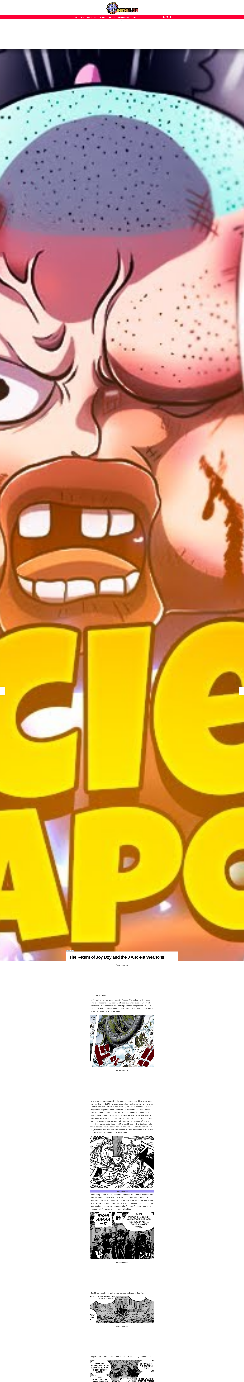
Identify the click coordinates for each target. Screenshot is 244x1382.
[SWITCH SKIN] (170, 17)
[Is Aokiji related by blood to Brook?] (2, 691)
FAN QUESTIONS (123, 17)
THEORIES (102, 17)
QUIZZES (134, 17)
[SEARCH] (174, 17)
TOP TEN (111, 17)
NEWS (83, 17)
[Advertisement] (122, 35)
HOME (76, 17)
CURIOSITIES (91, 17)
